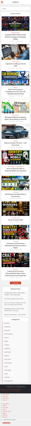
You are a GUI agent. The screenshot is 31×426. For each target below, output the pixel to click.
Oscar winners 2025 (15, 220)
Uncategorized (19, 166)
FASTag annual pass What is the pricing (15, 195)
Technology (15, 62)
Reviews (15, 269)
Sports (4, 413)
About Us (3, 389)
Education (5, 407)
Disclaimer (19, 389)
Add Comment (19, 41)
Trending (15, 192)
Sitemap (13, 389)
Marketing (5, 398)
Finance (15, 87)
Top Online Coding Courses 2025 (15, 65)
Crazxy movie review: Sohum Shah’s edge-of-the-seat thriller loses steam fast (15, 273)
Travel (4, 409)
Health (4, 405)
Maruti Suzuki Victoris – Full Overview (15, 144)
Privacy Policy (4, 391)
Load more (15, 283)
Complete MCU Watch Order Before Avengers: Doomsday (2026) (15, 37)
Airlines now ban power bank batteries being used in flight (15, 245)
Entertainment (15, 32)
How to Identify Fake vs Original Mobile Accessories (15, 170)
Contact (8, 389)
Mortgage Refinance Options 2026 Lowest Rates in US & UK (16, 118)
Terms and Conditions (14, 391)
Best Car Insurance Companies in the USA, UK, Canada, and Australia (15, 91)
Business (5, 396)
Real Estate (15, 115)
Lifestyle (15, 141)
